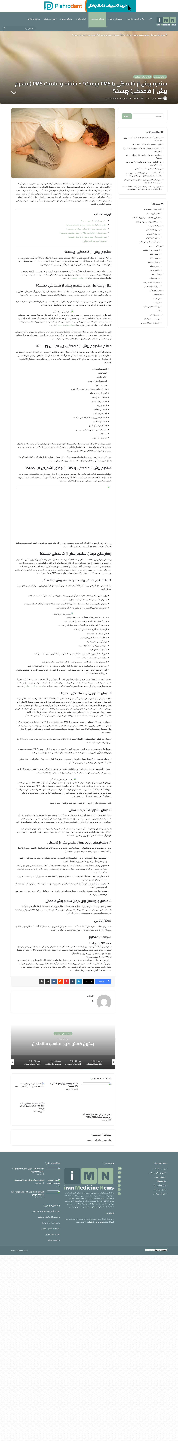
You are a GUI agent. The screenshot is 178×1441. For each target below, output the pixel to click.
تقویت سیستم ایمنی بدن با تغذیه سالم (147, 144)
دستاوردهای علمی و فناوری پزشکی (146, 217)
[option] (68, 1043)
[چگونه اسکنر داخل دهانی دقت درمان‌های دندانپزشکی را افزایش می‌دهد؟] (29, 1091)
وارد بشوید (90, 1140)
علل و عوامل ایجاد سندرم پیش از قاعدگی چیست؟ (86, 224)
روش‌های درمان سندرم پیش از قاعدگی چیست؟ (87, 237)
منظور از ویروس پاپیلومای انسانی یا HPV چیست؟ (64, 1085)
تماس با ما (100, 1222)
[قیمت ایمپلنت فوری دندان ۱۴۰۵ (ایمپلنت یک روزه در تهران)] (53, 1172)
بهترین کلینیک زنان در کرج (51, 1223)
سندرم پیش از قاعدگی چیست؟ (94, 220)
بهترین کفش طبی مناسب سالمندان (148, 169)
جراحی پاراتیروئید (54, 1240)
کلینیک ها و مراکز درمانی (150, 323)
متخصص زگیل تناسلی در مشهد (49, 1217)
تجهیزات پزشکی (50, 19)
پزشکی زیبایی (67, 19)
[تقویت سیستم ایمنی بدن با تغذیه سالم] (53, 1184)
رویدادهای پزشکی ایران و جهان (148, 221)
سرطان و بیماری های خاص (149, 242)
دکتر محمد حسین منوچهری (50, 1228)
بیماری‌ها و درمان (116, 19)
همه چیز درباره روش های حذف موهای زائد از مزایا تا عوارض (27, 1193)
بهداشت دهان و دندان (151, 306)
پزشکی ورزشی (154, 262)
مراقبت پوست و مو (152, 286)
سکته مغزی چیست (66, 325)
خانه (150, 19)
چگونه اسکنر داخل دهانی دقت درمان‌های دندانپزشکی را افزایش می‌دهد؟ (32, 1106)
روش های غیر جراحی (151, 282)
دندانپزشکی (82, 19)
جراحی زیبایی (154, 278)
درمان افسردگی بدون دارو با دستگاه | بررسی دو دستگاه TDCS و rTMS (97, 1116)
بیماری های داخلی (153, 229)
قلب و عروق (155, 270)
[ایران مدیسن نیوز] (166, 21)
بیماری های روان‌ (153, 233)
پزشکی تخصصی (98, 19)
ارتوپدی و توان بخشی (151, 250)
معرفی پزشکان (34, 19)
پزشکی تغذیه (154, 254)
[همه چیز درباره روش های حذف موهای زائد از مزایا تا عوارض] (53, 1195)
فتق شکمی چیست (79, 278)
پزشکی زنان (155, 258)
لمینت (157, 310)
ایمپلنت (157, 302)
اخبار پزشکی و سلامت (136, 19)
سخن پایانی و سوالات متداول (95, 241)
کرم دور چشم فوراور (52, 1234)
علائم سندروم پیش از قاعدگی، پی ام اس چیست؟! (86, 229)
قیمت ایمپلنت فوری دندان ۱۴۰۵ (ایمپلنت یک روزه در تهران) (28, 1170)
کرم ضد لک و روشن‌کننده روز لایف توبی (46, 1211)
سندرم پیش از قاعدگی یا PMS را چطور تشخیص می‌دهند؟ (83, 233)
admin (160, 98)
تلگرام (90, 1222)
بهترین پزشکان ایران (152, 319)
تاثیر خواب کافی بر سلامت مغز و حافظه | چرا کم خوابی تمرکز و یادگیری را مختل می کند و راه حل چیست (68, 1046)
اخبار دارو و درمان (153, 213)
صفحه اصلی (161, 35)
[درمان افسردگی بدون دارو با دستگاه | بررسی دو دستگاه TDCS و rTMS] (96, 1097)
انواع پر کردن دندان (33, 686)
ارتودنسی (156, 298)
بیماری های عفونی (153, 238)
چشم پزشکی (154, 266)
